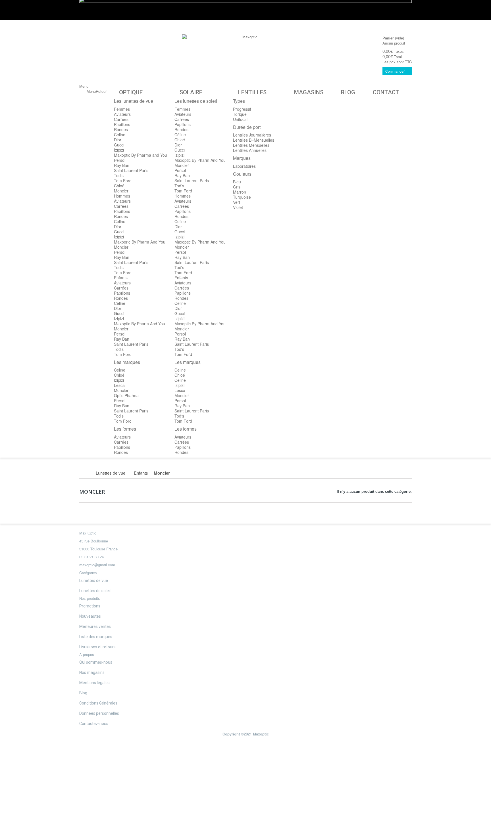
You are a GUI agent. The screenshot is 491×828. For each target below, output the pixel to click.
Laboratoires (244, 166)
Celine (119, 134)
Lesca (119, 385)
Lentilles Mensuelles (251, 145)
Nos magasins (92, 672)
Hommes (122, 196)
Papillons (122, 124)
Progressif (242, 109)
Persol (119, 160)
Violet (238, 207)
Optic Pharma (126, 395)
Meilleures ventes (95, 626)
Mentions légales (94, 682)
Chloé (119, 185)
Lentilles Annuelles (250, 150)
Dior (117, 139)
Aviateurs (122, 114)
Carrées (121, 119)
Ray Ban (121, 165)
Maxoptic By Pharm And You (139, 323)
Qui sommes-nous (95, 662)
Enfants (121, 277)
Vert (236, 202)
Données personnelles (99, 713)
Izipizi (119, 150)
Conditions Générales (98, 703)
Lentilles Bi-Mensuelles (253, 140)
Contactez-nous (93, 723)
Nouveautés (90, 616)
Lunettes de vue (93, 580)
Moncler (121, 191)
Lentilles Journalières (252, 135)
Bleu (237, 182)
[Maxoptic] (247, 46)
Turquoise (242, 197)
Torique (240, 114)
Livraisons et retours (97, 647)
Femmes (122, 109)
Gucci (119, 145)
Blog (83, 693)
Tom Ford (123, 180)
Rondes (121, 129)
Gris (236, 187)
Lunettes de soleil (95, 590)
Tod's (119, 175)
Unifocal (240, 119)
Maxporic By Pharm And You (139, 242)
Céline (180, 134)
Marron (239, 192)
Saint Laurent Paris (131, 170)
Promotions (89, 606)
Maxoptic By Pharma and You (140, 155)
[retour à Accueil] (85, 473)
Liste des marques (95, 636)
